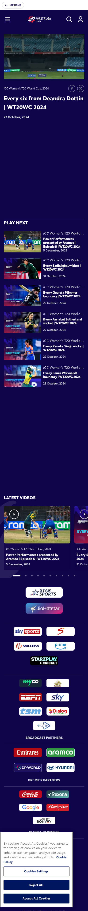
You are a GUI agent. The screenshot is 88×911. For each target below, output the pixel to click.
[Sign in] (80, 19)
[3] (32, 575)
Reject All (36, 885)
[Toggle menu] (7, 19)
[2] (26, 575)
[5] (44, 575)
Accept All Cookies (36, 898)
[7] (56, 575)
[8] (62, 575)
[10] (74, 575)
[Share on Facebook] (71, 88)
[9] (68, 575)
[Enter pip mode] (70, 72)
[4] (38, 575)
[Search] (69, 19)
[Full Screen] (78, 72)
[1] (16, 575)
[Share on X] (80, 88)
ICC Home (15, 5)
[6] (50, 575)
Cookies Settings (36, 871)
